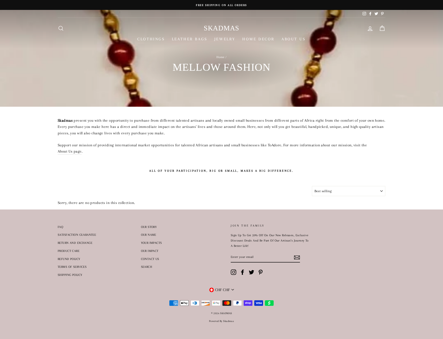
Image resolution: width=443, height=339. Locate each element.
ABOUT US (293, 39)
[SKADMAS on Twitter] (251, 272)
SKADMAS (221, 28)
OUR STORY (149, 227)
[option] (221, 5)
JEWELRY (224, 39)
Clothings (151, 39)
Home (220, 57)
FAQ (60, 227)
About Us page (70, 151)
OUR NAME (148, 234)
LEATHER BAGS (189, 39)
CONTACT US (150, 259)
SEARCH (146, 266)
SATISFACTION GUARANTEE (77, 234)
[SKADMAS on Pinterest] (260, 272)
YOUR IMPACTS (151, 243)
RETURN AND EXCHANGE (75, 243)
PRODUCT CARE (68, 251)
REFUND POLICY (69, 259)
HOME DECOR (258, 39)
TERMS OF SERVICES (72, 266)
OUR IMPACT (150, 251)
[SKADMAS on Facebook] (242, 272)
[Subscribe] (297, 257)
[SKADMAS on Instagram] (233, 272)
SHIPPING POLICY (70, 275)
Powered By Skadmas (221, 321)
